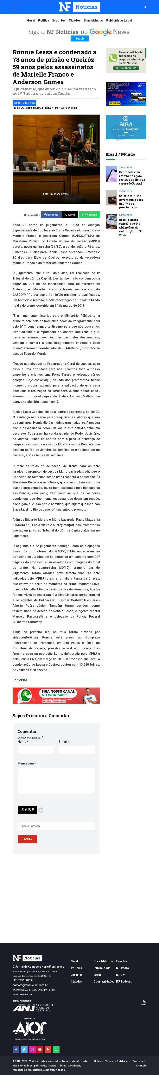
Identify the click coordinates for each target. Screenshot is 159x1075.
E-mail (64, 742)
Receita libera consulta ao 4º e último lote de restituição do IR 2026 (130, 227)
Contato (137, 1061)
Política (43, 20)
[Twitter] (24, 1049)
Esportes (59, 20)
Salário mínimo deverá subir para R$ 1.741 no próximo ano (131, 201)
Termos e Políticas (116, 1061)
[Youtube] (39, 1049)
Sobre (97, 1061)
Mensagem (27, 763)
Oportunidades (103, 981)
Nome (23, 742)
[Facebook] (16, 1049)
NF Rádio (122, 968)
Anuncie (141, 1065)
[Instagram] (32, 1049)
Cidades (75, 20)
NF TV (120, 975)
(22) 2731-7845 (22, 980)
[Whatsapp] (56, 1049)
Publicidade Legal (119, 20)
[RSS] (48, 1049)
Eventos (121, 961)
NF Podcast (124, 981)
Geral (31, 20)
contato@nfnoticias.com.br (30, 985)
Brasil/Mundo (93, 20)
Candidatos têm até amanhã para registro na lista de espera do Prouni (132, 177)
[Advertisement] (79, 910)
